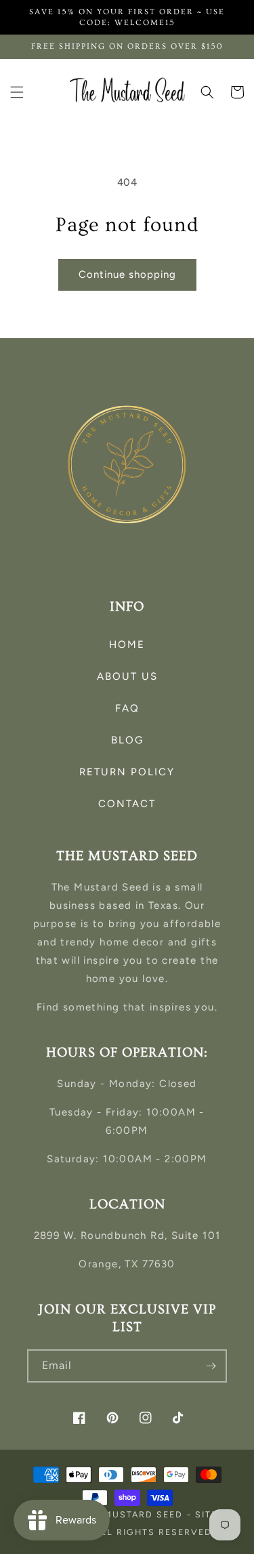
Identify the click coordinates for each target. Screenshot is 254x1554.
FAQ (127, 708)
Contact (127, 804)
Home (127, 644)
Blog (127, 740)
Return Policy (127, 772)
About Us (127, 676)
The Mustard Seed (132, 1514)
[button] (17, 92)
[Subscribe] (211, 1366)
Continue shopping (127, 274)
